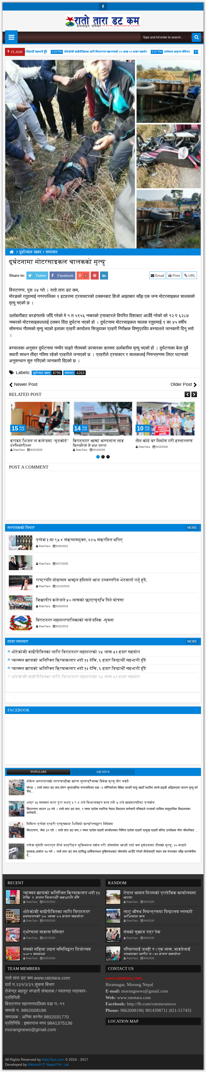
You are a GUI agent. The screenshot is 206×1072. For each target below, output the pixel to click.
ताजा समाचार (18, 641)
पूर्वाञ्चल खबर (47, 373)
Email (159, 276)
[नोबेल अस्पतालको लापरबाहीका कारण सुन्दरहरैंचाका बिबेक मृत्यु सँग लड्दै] (16, 787)
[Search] (196, 37)
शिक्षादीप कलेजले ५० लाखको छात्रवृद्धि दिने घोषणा (80, 600)
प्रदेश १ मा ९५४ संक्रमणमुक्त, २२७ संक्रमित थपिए (79, 540)
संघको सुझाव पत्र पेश (142, 932)
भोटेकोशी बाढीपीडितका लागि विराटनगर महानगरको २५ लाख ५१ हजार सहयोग (93, 51)
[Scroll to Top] (198, 1064)
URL (191, 276)
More (192, 527)
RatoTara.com (53, 1059)
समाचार (74, 373)
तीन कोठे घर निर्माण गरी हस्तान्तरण (164, 440)
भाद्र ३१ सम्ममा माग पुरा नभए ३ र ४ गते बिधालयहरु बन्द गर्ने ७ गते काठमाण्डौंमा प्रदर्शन (91, 803)
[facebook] (103, 7)
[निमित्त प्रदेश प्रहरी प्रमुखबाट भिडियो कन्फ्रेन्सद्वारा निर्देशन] (16, 830)
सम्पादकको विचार (21, 527)
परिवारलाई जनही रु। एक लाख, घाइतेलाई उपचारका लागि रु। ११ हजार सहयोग (157, 952)
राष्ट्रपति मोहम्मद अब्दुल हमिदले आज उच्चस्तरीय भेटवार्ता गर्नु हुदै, (91, 580)
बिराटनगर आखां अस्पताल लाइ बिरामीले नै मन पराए (98, 443)
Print (176, 276)
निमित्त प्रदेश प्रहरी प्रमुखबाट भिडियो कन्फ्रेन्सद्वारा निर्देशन (70, 824)
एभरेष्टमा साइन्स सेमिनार (165, 51)
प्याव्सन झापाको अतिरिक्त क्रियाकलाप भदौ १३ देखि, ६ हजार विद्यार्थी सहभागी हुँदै (79, 667)
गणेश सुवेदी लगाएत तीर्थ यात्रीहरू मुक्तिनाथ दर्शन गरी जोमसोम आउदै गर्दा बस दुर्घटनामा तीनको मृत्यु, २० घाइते (106, 845)
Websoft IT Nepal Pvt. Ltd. (49, 1064)
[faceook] (103, 697)
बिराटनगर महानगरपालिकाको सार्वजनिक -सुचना (75, 620)
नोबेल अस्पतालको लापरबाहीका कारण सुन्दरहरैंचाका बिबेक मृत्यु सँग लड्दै (78, 781)
